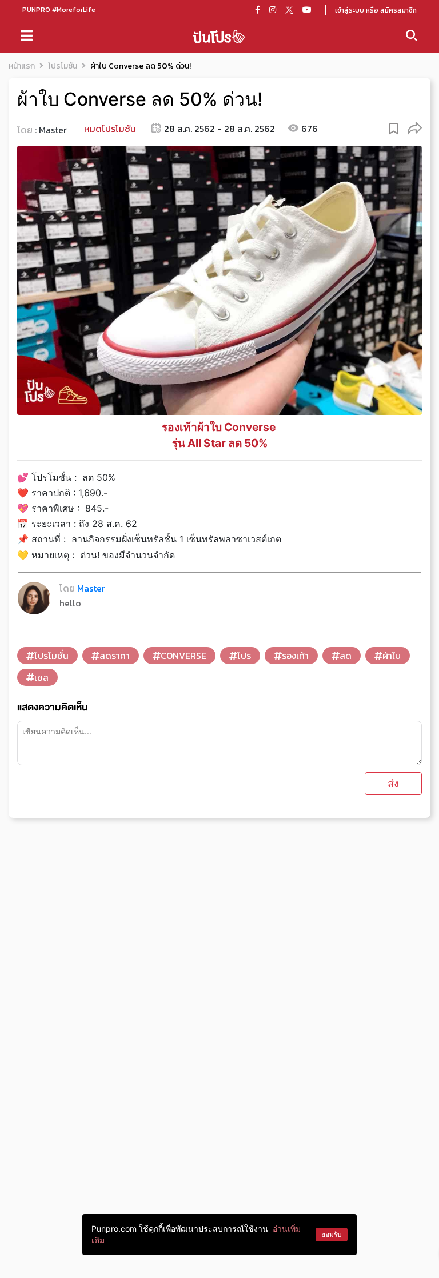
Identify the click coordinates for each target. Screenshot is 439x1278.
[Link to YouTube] (307, 10)
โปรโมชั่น (51, 655)
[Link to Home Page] (219, 36)
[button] (415, 127)
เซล (41, 677)
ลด (346, 655)
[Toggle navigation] (26, 35)
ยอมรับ (331, 1234)
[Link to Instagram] (272, 10)
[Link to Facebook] (257, 10)
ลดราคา (114, 655)
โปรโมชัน (62, 66)
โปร (244, 655)
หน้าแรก (22, 66)
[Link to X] (289, 10)
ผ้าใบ (391, 655)
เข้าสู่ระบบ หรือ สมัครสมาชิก (376, 10)
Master (53, 130)
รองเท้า (295, 655)
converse (183, 655)
